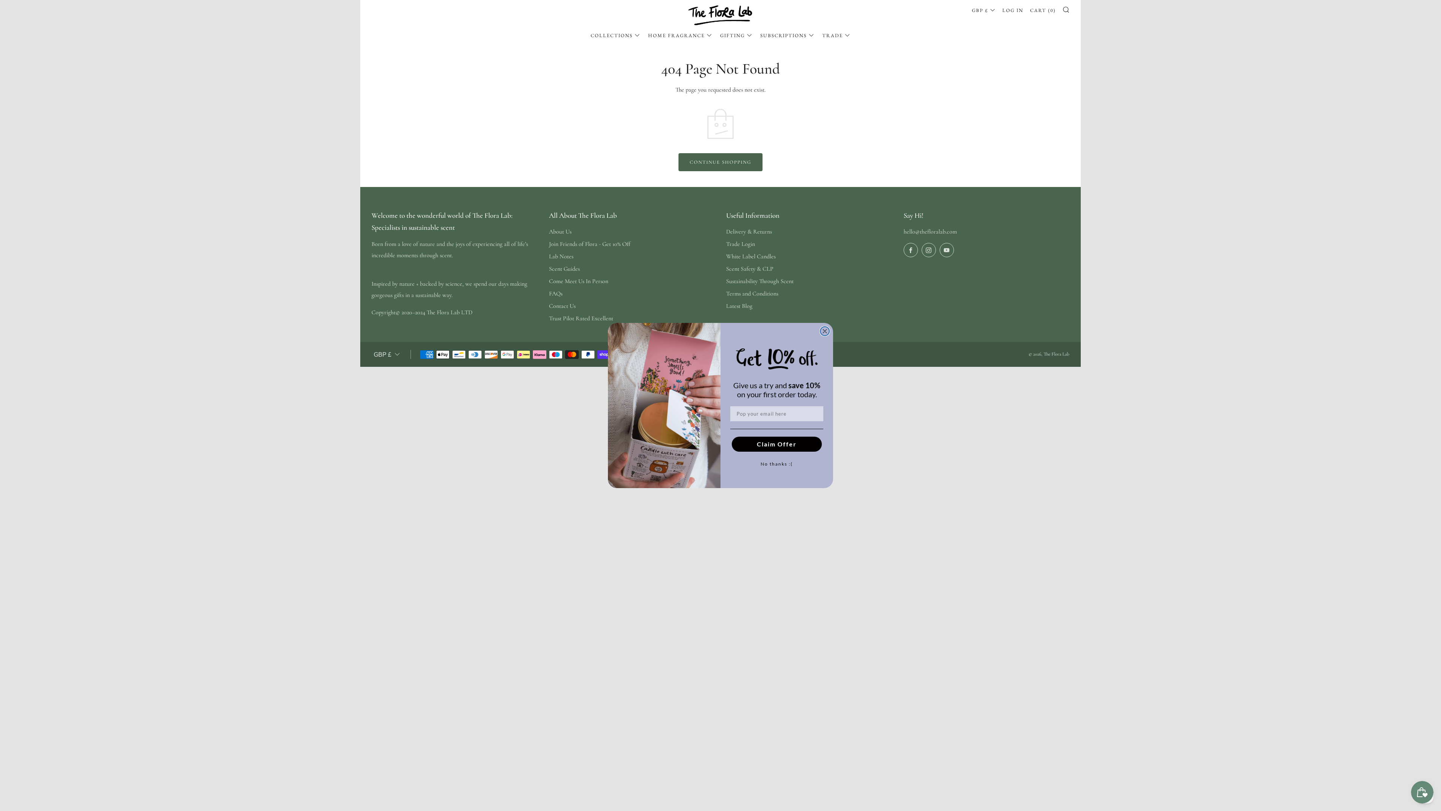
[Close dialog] (824, 331)
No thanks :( (777, 464)
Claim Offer (777, 444)
